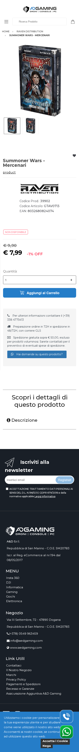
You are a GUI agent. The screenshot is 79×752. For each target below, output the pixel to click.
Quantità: (10, 271)
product (9, 172)
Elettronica (14, 601)
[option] (39, 81)
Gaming (11, 592)
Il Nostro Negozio (19, 670)
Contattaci (13, 665)
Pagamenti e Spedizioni (23, 684)
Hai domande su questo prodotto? (39, 354)
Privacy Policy (16, 679)
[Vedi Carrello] (74, 21)
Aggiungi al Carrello (42, 292)
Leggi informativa (45, 496)
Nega (47, 746)
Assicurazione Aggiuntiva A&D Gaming (33, 693)
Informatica (14, 587)
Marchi (11, 675)
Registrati (64, 480)
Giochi (10, 596)
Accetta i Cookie (55, 741)
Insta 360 (12, 578)
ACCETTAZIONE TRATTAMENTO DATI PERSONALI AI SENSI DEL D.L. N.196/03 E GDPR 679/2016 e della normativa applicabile (41, 492)
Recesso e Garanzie (20, 689)
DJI (8, 582)
